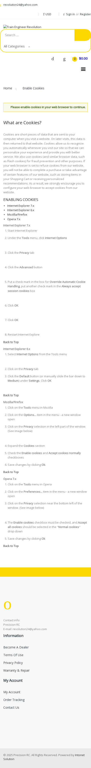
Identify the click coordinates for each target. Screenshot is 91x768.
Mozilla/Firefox (17, 214)
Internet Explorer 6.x (20, 210)
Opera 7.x (13, 219)
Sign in (70, 14)
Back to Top (11, 342)
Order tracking (14, 700)
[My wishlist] (64, 58)
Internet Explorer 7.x (20, 206)
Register (85, 14)
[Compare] (52, 58)
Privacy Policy (13, 663)
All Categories (14, 46)
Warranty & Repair (16, 670)
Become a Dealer (16, 647)
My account (11, 692)
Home (7, 88)
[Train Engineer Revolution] (26, 27)
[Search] (82, 35)
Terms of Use (13, 655)
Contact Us (11, 707)
